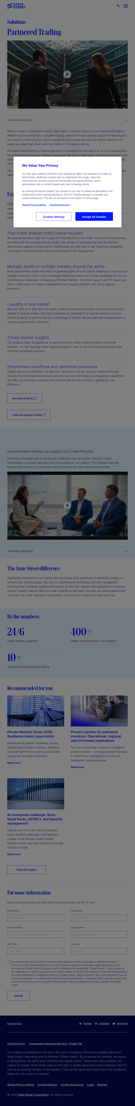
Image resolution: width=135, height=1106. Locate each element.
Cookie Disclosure (59, 205)
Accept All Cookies (94, 217)
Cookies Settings (54, 217)
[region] (68, 192)
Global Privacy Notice (34, 205)
